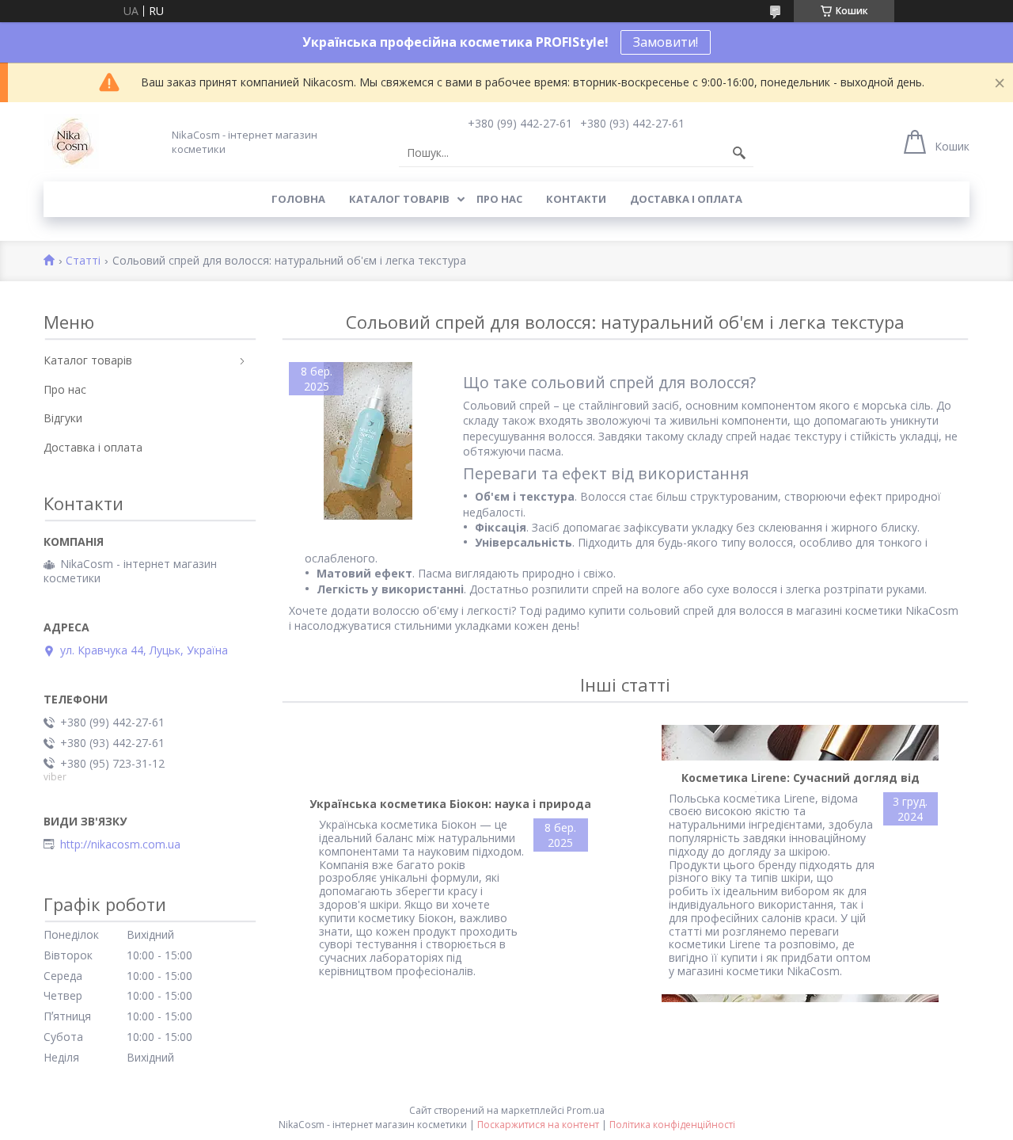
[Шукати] (739, 152)
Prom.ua (586, 1110)
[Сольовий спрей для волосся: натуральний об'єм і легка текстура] (368, 441)
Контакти (576, 199)
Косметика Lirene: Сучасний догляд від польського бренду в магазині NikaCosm (800, 781)
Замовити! (665, 42)
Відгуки (63, 417)
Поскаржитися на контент (538, 1124)
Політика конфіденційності (672, 1124)
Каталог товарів (399, 199)
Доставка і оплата (686, 199)
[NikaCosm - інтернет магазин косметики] (71, 142)
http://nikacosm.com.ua (120, 844)
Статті (83, 261)
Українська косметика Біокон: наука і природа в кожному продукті (450, 807)
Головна (298, 199)
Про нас (499, 199)
